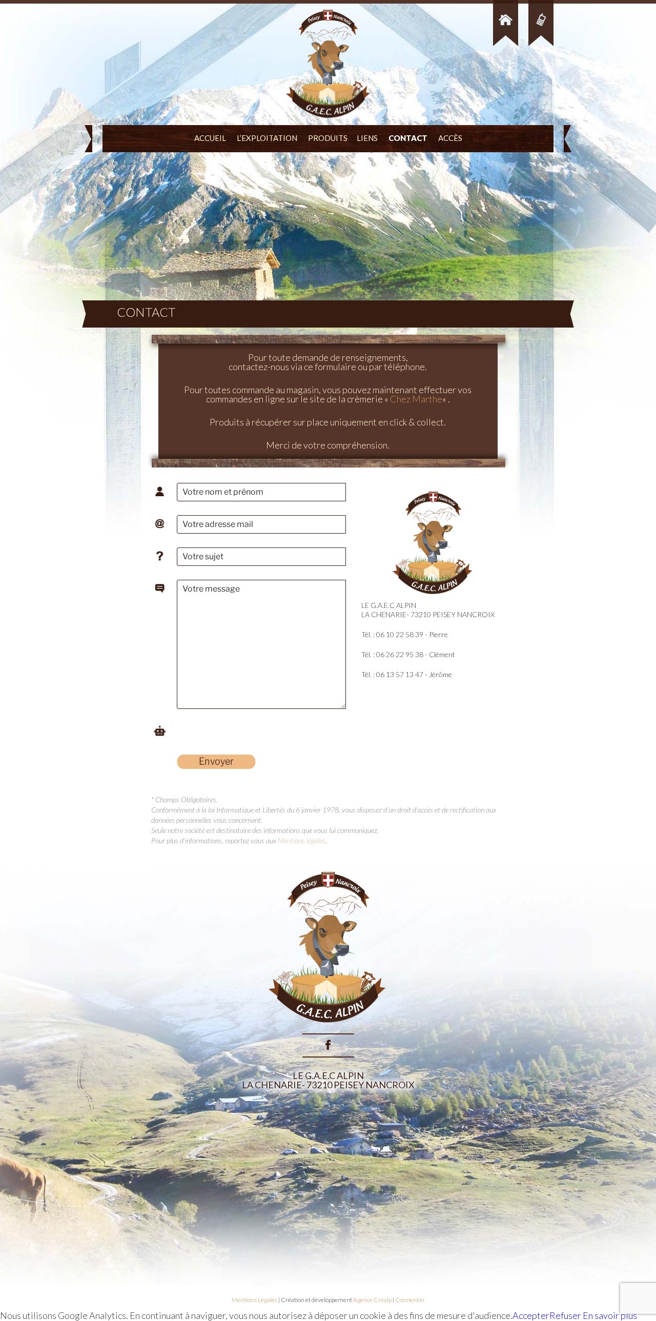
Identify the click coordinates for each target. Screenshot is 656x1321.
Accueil (210, 138)
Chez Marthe (416, 398)
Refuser (565, 1315)
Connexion (409, 1300)
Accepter (530, 1315)
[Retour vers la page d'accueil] (328, 1028)
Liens (367, 138)
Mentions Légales (254, 1300)
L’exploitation (267, 138)
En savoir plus (609, 1315)
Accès (450, 138)
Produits (327, 138)
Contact (407, 138)
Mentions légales (301, 840)
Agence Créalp (372, 1300)
